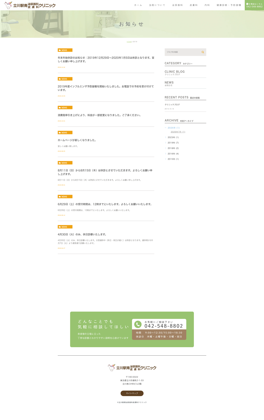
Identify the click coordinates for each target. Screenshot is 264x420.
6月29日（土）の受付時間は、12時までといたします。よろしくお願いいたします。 (105, 204)
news (64, 50)
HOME (129, 41)
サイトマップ (132, 393)
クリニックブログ (172, 105)
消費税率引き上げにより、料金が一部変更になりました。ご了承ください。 (100, 115)
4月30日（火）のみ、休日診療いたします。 (82, 234)
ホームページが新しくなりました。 (77, 140)
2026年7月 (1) (178, 132)
